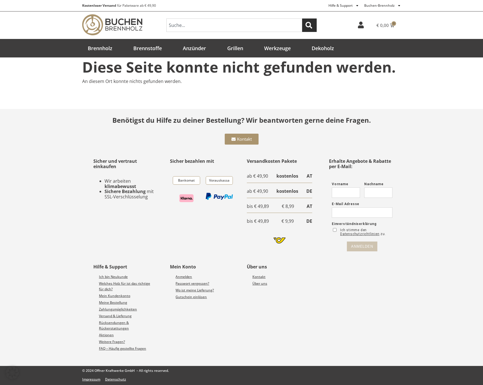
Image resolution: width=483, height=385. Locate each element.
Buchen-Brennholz (379, 5)
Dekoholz (323, 48)
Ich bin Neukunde (113, 276)
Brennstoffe (147, 48)
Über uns (259, 283)
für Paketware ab (119, 5)
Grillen (235, 48)
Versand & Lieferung (115, 316)
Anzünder (194, 48)
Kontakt (259, 276)
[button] (12, 372)
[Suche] (309, 25)
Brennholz (100, 48)
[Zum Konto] (360, 25)
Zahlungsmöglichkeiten (118, 309)
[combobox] (234, 25)
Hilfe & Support (340, 5)
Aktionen (106, 335)
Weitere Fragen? (112, 341)
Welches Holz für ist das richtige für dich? (124, 286)
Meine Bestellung (113, 302)
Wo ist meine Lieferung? (195, 290)
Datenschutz (115, 379)
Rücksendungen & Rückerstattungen (114, 325)
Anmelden (184, 276)
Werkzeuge (277, 48)
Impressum (91, 379)
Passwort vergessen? (192, 283)
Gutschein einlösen (191, 296)
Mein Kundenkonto (114, 295)
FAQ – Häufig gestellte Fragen (122, 348)
